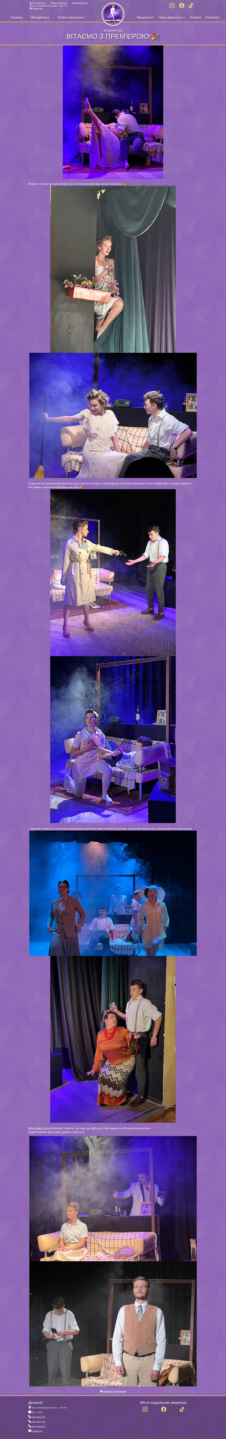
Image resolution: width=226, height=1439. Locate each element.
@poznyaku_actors (39, 1128)
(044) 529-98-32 (81, 3)
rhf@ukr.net (37, 8)
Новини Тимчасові (114, 1391)
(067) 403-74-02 (60, 3)
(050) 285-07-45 (39, 3)
